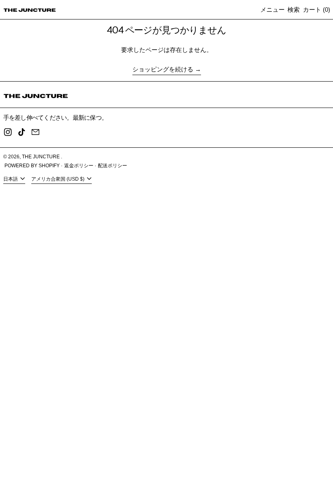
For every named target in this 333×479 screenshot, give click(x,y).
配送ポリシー (112, 165)
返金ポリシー (78, 165)
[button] (294, 9)
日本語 (11, 179)
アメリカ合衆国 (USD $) (58, 179)
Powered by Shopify (32, 165)
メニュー (272, 9)
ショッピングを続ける (162, 69)
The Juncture (41, 157)
